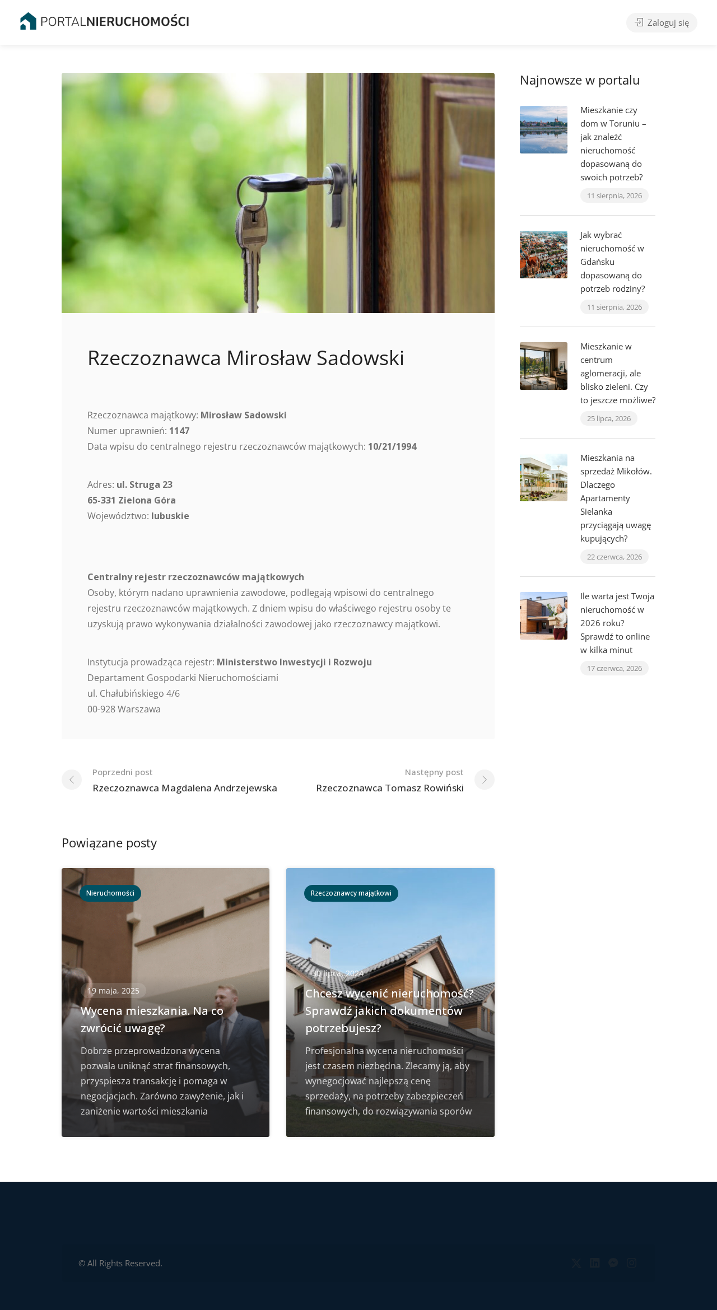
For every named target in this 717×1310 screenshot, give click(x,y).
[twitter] (576, 1263)
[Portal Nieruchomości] (104, 21)
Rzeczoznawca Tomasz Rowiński (390, 780)
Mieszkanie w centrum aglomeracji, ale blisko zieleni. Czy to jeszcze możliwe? (617, 373)
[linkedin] (595, 1263)
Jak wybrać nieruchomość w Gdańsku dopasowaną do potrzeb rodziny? (612, 261)
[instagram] (632, 1263)
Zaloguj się (667, 22)
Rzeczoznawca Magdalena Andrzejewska (184, 780)
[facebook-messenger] (613, 1263)
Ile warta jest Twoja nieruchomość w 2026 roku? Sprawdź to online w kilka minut (617, 622)
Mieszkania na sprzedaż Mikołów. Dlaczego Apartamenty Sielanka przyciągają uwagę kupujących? (616, 498)
